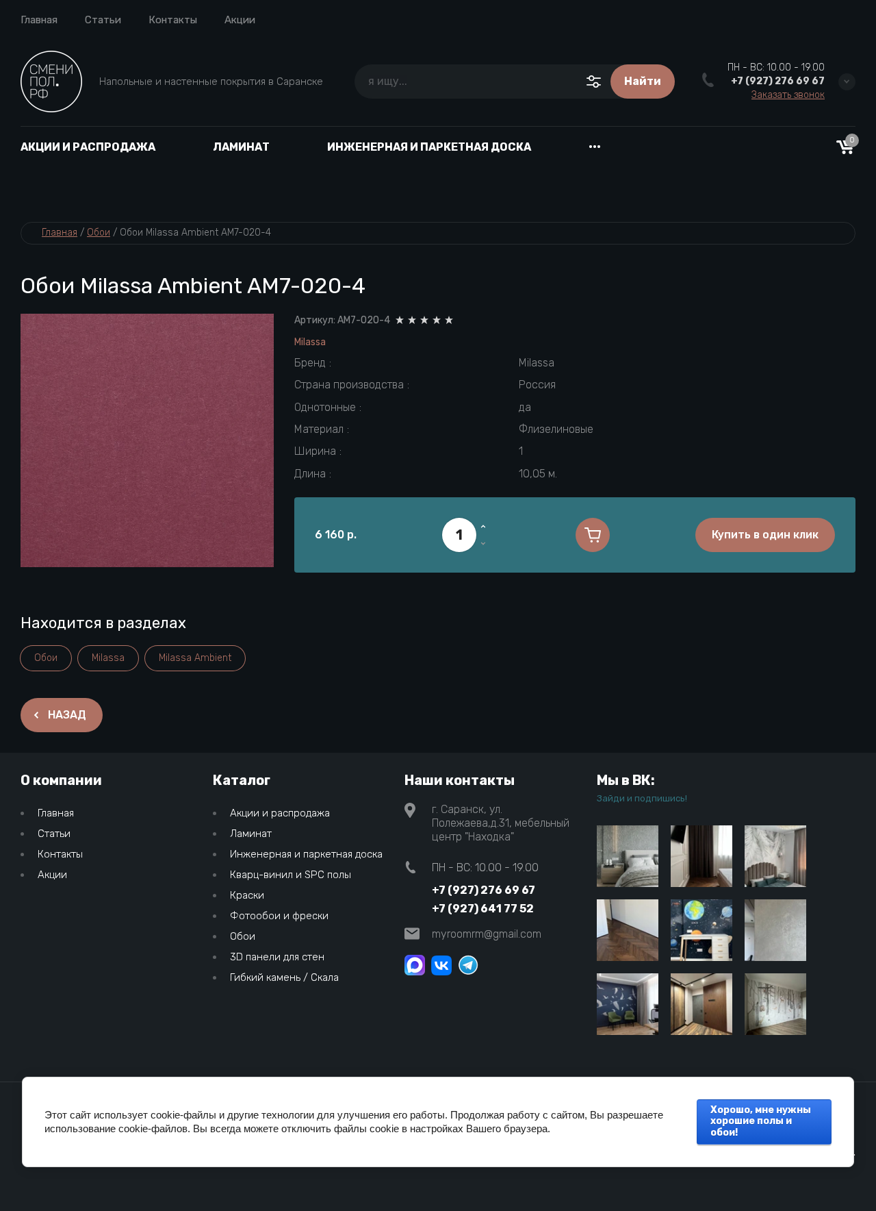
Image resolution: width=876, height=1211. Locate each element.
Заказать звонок (788, 95)
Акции (239, 20)
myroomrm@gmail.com (486, 933)
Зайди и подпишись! (642, 798)
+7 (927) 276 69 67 (778, 81)
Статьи (103, 20)
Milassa (310, 342)
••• (595, 146)
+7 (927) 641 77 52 (483, 908)
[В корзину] (593, 535)
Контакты (173, 20)
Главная (39, 20)
